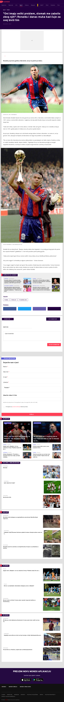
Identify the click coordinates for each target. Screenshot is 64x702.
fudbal (6, 300)
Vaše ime (6, 372)
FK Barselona (23, 300)
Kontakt (23, 694)
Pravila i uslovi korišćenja (8, 696)
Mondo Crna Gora (25, 686)
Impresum (16, 694)
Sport (4, 10)
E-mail (5, 377)
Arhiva (41, 694)
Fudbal (8, 10)
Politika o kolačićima (32, 694)
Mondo (4, 686)
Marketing (9, 694)
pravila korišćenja (16, 406)
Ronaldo (13, 300)
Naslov (5, 366)
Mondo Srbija (13, 686)
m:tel (6, 699)
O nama (3, 694)
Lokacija (6, 382)
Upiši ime (5, 327)
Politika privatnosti (50, 694)
